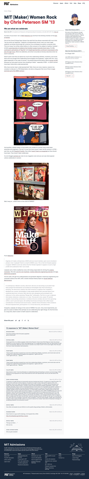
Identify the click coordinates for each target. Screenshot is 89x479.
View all (56, 32)
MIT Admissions (14, 444)
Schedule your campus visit (51, 461)
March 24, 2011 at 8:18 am (56, 405)
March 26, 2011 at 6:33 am (55, 429)
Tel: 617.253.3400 (64, 473)
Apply (19, 453)
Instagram (82, 474)
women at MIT (53, 60)
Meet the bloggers (77, 456)
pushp (8, 350)
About (71, 473)
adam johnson (10, 379)
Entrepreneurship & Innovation (34, 32)
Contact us (61, 457)
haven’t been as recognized (39, 151)
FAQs (60, 456)
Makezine (10, 255)
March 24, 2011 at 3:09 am (56, 350)
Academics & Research (19, 32)
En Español (76, 474)
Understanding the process (22, 456)
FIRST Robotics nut (26, 35)
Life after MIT (45, 32)
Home (5, 11)
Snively (8, 420)
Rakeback (9, 411)
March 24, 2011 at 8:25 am (55, 411)
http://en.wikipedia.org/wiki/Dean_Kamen (17, 416)
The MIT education (9, 457)
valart (8, 369)
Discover (6, 453)
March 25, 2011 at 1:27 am (56, 379)
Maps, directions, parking (49, 468)
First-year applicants (23, 461)
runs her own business (22, 272)
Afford (33, 453)
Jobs (71, 474)
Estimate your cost (36, 456)
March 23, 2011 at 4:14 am (56, 340)
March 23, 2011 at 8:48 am (55, 370)
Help (60, 453)
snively (8, 404)
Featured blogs (76, 459)
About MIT (7, 456)
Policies (83, 473)
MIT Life (51, 32)
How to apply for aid (36, 459)
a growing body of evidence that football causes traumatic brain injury (29, 48)
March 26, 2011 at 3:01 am (56, 420)
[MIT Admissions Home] (11, 3)
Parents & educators (23, 464)
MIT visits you (48, 464)
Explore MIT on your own (50, 456)
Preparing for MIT (22, 459)
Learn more (7, 461)
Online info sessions (50, 459)
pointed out (16, 156)
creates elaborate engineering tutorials (41, 272)
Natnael (8, 339)
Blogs (9, 11)
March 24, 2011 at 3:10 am (56, 360)
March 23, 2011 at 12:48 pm (55, 331)
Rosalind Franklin (19, 151)
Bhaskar (8, 331)
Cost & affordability (36, 457)
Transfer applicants (23, 462)
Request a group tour (50, 466)
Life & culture (7, 459)
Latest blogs (75, 457)
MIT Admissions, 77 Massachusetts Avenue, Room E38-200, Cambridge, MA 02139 (41, 473)
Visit (46, 453)
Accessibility (77, 473)
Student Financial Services (35, 462)
